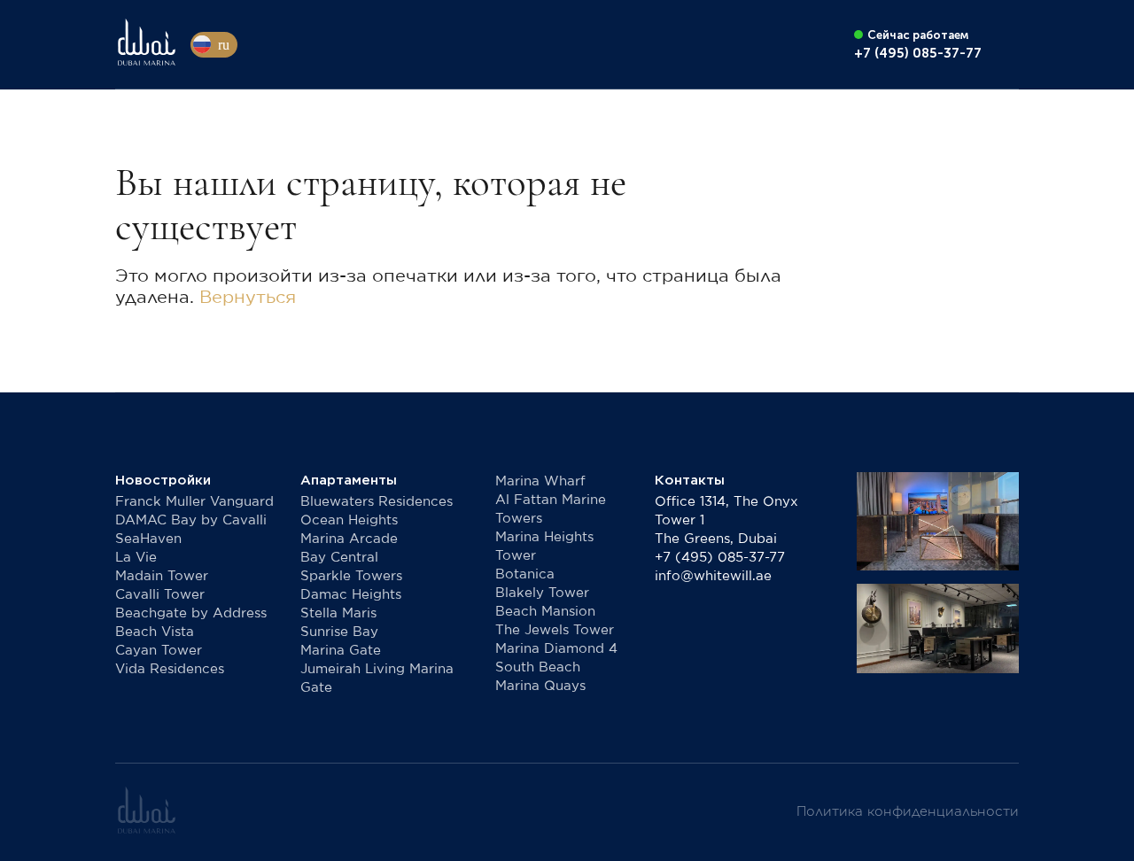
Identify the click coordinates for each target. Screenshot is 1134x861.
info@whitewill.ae (713, 576)
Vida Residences (169, 669)
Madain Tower (161, 576)
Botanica (525, 574)
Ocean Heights (349, 520)
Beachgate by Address (191, 613)
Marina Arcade (349, 539)
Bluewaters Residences (376, 501)
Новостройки (163, 480)
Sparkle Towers (351, 576)
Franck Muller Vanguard (194, 501)
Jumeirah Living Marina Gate (377, 678)
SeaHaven (148, 539)
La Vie (136, 557)
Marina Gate (340, 650)
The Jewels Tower (554, 630)
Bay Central (339, 557)
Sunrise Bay (339, 632)
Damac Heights (350, 594)
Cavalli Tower (160, 594)
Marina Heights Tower (544, 546)
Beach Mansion (545, 611)
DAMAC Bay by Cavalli (191, 520)
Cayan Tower (158, 650)
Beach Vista (154, 632)
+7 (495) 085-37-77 (720, 557)
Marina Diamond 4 (556, 648)
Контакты (690, 480)
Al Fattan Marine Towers (550, 509)
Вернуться (247, 297)
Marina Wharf (540, 481)
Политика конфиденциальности (907, 811)
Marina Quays (540, 686)
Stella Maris (338, 613)
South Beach (537, 667)
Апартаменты (348, 480)
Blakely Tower (542, 593)
